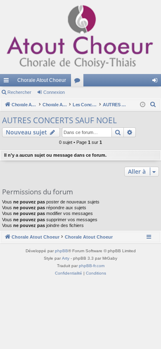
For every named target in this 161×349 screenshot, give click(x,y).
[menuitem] (153, 104)
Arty (65, 258)
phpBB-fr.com (91, 265)
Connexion (54, 92)
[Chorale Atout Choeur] (80, 37)
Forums (78, 81)
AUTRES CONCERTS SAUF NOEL (59, 120)
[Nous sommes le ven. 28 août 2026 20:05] (142, 105)
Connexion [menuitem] (156, 81)
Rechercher (19, 92)
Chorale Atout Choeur (41, 80)
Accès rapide (7, 81)
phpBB (61, 251)
